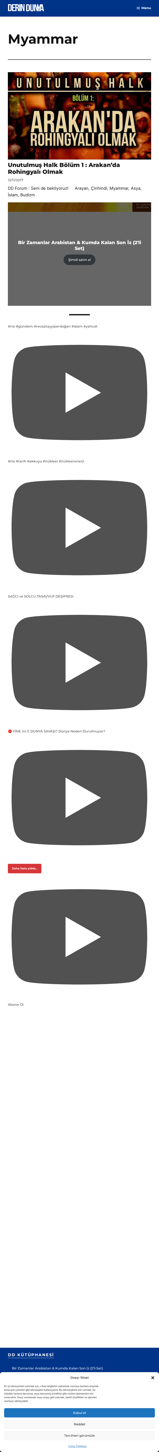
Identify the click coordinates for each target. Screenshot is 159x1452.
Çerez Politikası (77, 1446)
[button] (153, 1378)
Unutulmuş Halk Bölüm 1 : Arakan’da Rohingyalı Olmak (64, 168)
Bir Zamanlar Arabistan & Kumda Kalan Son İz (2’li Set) (57, 1368)
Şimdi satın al (79, 260)
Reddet (79, 1424)
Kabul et (79, 1413)
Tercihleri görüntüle (79, 1436)
